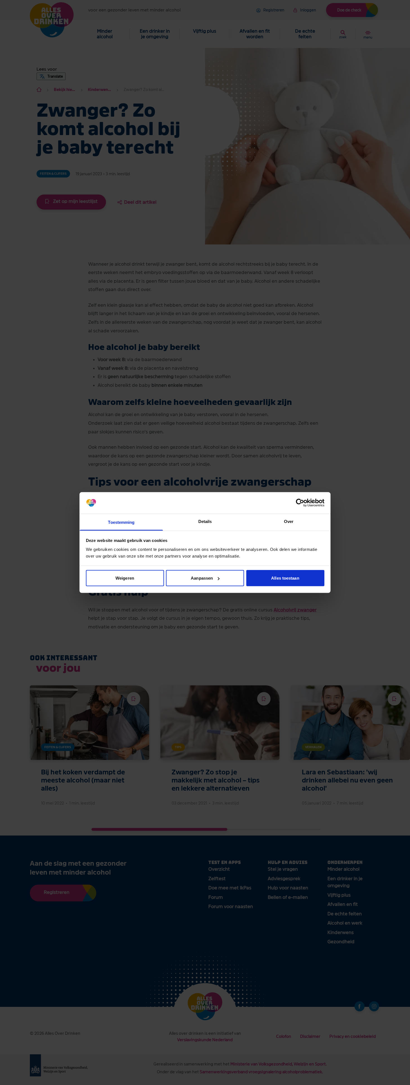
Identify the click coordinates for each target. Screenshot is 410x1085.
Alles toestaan (285, 578)
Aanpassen (202, 578)
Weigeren (124, 578)
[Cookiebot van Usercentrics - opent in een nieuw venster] (300, 503)
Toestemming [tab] (121, 522)
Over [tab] (288, 521)
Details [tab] (205, 521)
